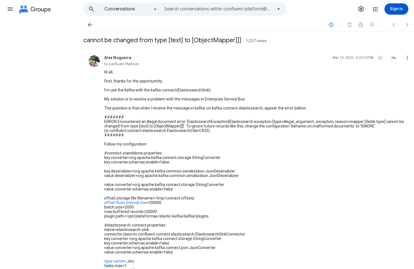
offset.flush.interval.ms (125, 202)
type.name (113, 261)
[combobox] (218, 9)
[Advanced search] (278, 9)
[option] (131, 9)
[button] (10, 9)
